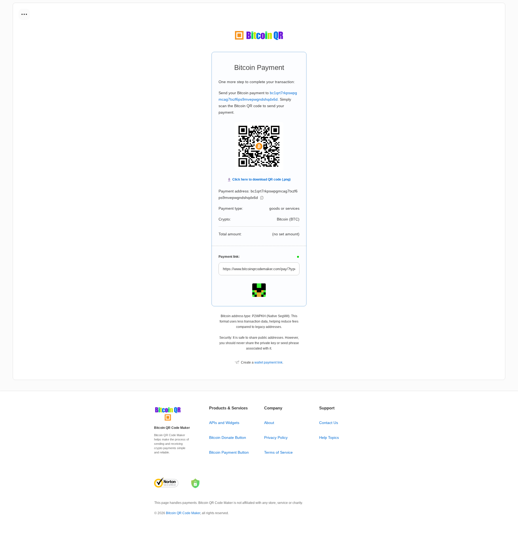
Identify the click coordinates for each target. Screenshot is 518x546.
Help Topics (329, 437)
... (24, 12)
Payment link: (229, 257)
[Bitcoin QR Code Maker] (168, 421)
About (269, 422)
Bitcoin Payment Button (229, 452)
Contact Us (328, 422)
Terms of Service (278, 452)
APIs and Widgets (224, 422)
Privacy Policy (276, 437)
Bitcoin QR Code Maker (183, 513)
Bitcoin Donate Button (227, 437)
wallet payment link (268, 362)
